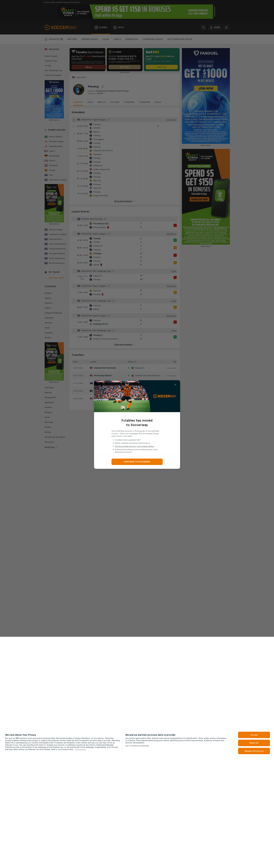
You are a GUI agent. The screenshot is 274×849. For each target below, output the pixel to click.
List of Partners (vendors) (137, 746)
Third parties (80, 749)
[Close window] (175, 384)
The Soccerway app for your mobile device (134, 446)
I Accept (254, 735)
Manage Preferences (254, 751)
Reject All (254, 743)
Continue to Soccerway (137, 461)
